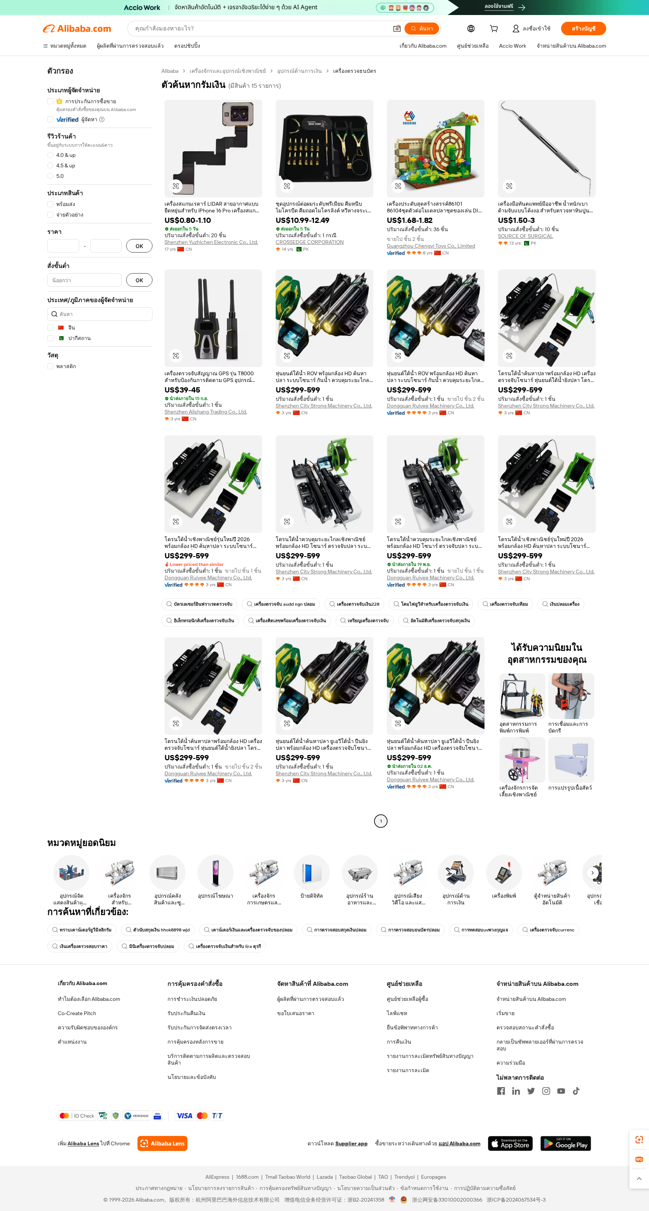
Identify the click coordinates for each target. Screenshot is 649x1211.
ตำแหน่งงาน (72, 1042)
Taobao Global (355, 1177)
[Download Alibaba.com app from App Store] (510, 1143)
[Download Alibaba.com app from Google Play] (565, 1143)
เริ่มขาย (506, 1013)
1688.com (247, 1177)
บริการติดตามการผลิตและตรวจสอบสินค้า (209, 1059)
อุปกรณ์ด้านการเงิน (299, 71)
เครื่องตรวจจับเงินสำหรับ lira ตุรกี (228, 946)
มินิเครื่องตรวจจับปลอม (151, 946)
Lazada (325, 1177)
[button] (396, 28)
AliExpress (217, 1177)
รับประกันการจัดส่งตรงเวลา (200, 1027)
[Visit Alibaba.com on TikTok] (576, 1090)
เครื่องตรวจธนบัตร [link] (354, 71)
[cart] (495, 30)
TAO (383, 1177)
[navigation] (99, 447)
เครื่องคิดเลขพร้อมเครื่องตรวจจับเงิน (291, 620)
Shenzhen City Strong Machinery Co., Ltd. (324, 406)
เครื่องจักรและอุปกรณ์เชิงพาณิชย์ (228, 71)
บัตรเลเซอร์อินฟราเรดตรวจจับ (203, 604)
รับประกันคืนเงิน (186, 1013)
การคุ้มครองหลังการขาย (195, 1042)
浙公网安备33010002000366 (447, 1200)
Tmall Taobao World (287, 1177)
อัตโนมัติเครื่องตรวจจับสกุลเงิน (440, 620)
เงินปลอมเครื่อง (565, 604)
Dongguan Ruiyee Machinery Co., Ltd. (430, 406)
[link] (639, 1139)
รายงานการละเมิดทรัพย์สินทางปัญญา (430, 1056)
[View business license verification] (392, 1199)
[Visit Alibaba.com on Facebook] (501, 1090)
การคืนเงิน (399, 1042)
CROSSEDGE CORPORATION (310, 242)
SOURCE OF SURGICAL (525, 236)
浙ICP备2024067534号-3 (516, 1200)
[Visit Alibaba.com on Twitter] (531, 1090)
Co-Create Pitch (77, 1013)
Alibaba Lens (83, 1143)
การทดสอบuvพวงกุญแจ (485, 930)
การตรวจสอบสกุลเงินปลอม (340, 930)
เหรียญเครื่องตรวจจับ (368, 620)
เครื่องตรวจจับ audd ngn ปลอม (284, 604)
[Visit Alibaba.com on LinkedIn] (516, 1090)
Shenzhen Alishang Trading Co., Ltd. (206, 412)
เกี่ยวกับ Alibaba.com (82, 983)
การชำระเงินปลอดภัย (192, 999)
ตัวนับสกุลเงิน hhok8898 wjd (161, 930)
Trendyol (404, 1177)
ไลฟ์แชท (397, 1013)
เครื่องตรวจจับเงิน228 (358, 604)
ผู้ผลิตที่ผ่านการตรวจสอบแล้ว (310, 999)
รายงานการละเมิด (408, 1070)
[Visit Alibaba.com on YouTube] (561, 1090)
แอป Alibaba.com (459, 1143)
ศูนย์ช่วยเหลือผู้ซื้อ (407, 999)
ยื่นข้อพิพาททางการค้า (412, 1027)
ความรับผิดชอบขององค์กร (88, 1027)
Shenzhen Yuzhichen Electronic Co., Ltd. (211, 242)
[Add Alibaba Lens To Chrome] (162, 1143)
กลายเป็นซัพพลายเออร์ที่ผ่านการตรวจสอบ (540, 1045)
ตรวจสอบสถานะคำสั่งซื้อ (525, 1027)
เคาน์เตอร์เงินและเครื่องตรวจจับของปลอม (252, 930)
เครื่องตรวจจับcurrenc (552, 930)
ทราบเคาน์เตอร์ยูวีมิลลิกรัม (86, 930)
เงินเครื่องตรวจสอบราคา (83, 946)
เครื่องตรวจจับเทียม (509, 604)
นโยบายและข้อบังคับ (192, 1077)
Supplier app (351, 1143)
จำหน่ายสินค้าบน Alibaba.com (531, 999)
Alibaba (169, 71)
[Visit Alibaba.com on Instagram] (546, 1090)
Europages (433, 1177)
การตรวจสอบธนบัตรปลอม (414, 930)
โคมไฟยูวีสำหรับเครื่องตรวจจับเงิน (434, 604)
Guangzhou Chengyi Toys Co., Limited (431, 246)
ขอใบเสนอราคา (295, 1013)
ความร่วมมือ (511, 1063)
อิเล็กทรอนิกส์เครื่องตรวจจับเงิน (204, 620)
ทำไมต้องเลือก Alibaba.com (89, 999)
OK (139, 246)
